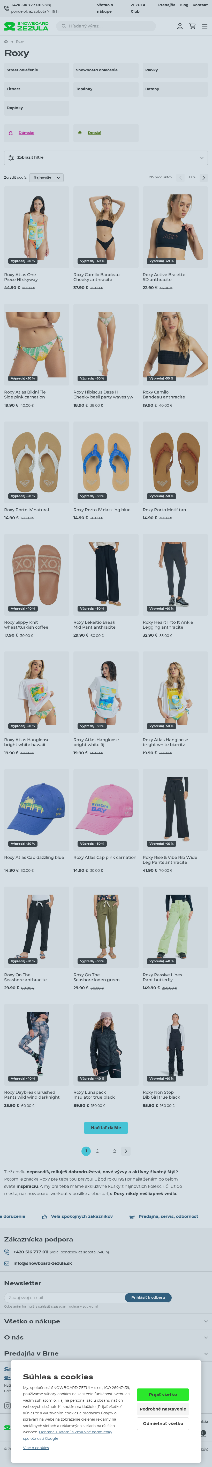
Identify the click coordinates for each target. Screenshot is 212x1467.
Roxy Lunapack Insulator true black (94, 1095)
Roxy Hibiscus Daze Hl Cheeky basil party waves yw (103, 394)
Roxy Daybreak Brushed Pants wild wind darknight (32, 1095)
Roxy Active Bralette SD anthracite (164, 277)
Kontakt (200, 5)
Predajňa (167, 5)
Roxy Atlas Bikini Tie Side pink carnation (25, 394)
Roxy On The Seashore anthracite (25, 977)
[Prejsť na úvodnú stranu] (6, 41)
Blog (184, 5)
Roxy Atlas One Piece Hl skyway (21, 277)
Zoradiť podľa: (15, 177)
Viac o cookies (36, 1448)
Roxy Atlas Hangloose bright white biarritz (165, 742)
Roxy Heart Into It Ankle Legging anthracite (168, 625)
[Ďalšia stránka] (204, 178)
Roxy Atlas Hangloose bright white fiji (96, 742)
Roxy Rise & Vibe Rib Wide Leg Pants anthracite (170, 860)
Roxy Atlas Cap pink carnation (105, 857)
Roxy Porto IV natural (26, 509)
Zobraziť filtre (30, 157)
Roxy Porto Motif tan (164, 509)
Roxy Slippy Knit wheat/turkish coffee (26, 625)
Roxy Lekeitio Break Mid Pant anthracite (94, 625)
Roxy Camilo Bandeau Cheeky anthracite (96, 277)
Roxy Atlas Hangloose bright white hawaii (27, 742)
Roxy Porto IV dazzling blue (102, 509)
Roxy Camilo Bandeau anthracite (164, 394)
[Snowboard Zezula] (26, 26)
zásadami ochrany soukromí (76, 1306)
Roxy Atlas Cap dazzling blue (34, 857)
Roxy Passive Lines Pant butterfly (162, 977)
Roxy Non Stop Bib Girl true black (161, 1095)
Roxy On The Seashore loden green (96, 977)
